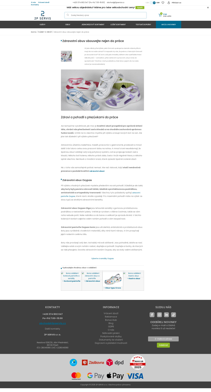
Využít (140, 7)
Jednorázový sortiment (92, 24)
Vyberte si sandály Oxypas (102, 258)
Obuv (67, 24)
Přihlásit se (176, 2)
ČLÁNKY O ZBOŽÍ (45, 32)
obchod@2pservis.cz (52, 323)
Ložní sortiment (118, 24)
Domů (33, 32)
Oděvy (42, 24)
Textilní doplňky (143, 24)
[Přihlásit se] (169, 3)
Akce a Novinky (168, 24)
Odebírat (163, 345)
